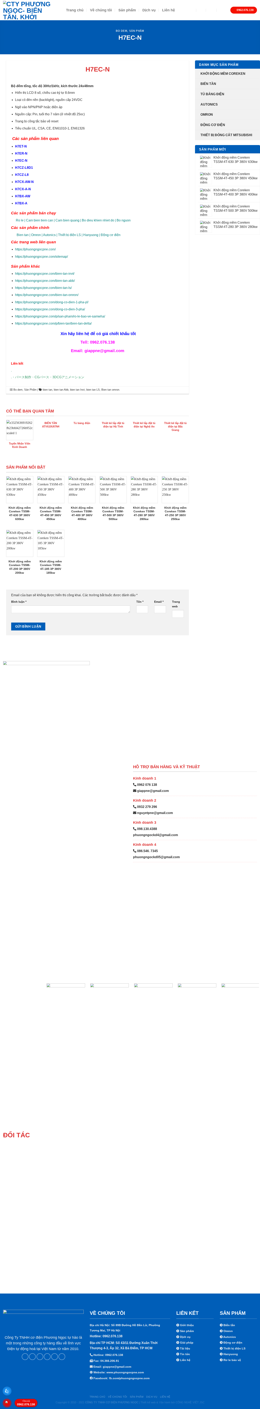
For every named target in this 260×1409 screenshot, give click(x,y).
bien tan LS (93, 389)
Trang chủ (74, 10)
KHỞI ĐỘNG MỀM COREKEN (222, 73)
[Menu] (189, 10)
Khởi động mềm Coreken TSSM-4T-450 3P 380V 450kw (51, 513)
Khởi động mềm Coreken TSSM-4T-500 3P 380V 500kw (113, 513)
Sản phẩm (127, 10)
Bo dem (121, 30)
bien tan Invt (77, 389)
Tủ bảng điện (212, 94)
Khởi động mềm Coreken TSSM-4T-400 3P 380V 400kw (82, 513)
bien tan (47, 389)
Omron (206, 114)
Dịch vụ (149, 10)
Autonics (209, 104)
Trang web (176, 604)
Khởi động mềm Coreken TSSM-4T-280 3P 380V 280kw (144, 513)
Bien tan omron (110, 389)
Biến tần (208, 83)
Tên (139, 601)
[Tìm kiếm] (201, 10)
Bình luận (18, 601)
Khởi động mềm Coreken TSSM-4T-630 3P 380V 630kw (20, 513)
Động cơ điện (212, 125)
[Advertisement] (130, 1380)
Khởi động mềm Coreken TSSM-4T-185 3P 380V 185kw (51, 567)
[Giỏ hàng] (222, 10)
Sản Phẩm (136, 30)
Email (159, 601)
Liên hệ (168, 10)
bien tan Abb (61, 389)
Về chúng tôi (101, 10)
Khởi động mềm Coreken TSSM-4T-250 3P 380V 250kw (175, 513)
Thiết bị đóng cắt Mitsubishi (226, 135)
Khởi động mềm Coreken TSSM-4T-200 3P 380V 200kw (20, 567)
